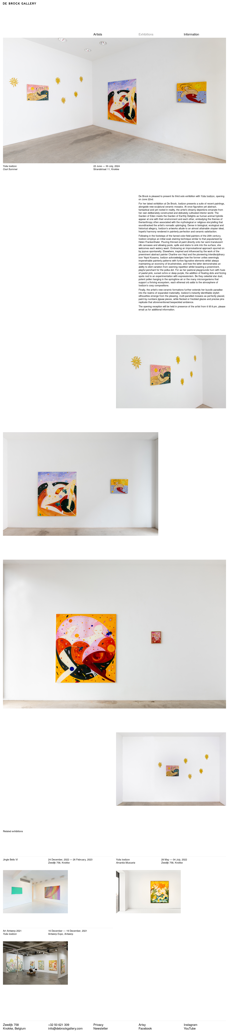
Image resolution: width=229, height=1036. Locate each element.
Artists (97, 34)
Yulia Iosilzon (208, 196)
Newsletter (100, 1028)
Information (191, 34)
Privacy (98, 1024)
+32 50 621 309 (58, 1024)
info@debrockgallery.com (65, 1028)
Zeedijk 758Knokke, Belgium (14, 1026)
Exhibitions (146, 34)
